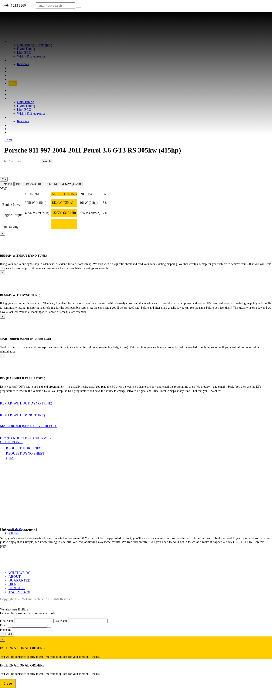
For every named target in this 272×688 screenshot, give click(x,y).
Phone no (5, 629)
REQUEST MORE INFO (23, 448)
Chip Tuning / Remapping (34, 45)
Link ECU (24, 52)
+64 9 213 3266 (19, 592)
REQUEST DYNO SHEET (25, 453)
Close (8, 683)
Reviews (23, 64)
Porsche (7, 184)
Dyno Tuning (26, 48)
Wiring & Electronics (31, 56)
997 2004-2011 (33, 184)
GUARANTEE (19, 68)
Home (8, 140)
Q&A (12, 71)
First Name (6, 620)
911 (18, 184)
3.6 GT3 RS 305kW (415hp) (64, 184)
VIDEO (13, 533)
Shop (12, 83)
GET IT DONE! (11, 442)
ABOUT (14, 60)
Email (3, 625)
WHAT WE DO (19, 41)
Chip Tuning (25, 102)
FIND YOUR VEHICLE (25, 79)
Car (4, 179)
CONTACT (16, 75)
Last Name (60, 620)
